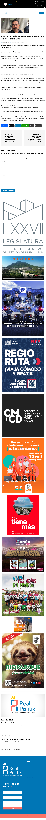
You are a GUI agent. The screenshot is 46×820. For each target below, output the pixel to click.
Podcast (28, 769)
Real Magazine (30, 777)
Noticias (28, 771)
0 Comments (24, 42)
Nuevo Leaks (29, 773)
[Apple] (44, 6)
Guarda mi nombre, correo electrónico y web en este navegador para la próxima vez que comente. (22, 158)
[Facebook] (37, 6)
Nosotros (29, 767)
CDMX (28, 775)
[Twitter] (41, 6)
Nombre (5, 790)
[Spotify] (42, 6)
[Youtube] (44, 7)
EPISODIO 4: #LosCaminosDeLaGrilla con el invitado (13, 747)
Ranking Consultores (28, 816)
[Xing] (10, 784)
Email (4, 795)
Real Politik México (15, 42)
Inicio (28, 764)
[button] (3, 309)
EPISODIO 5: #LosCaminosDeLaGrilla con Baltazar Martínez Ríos (15, 739)
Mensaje (5, 800)
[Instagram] (39, 6)
